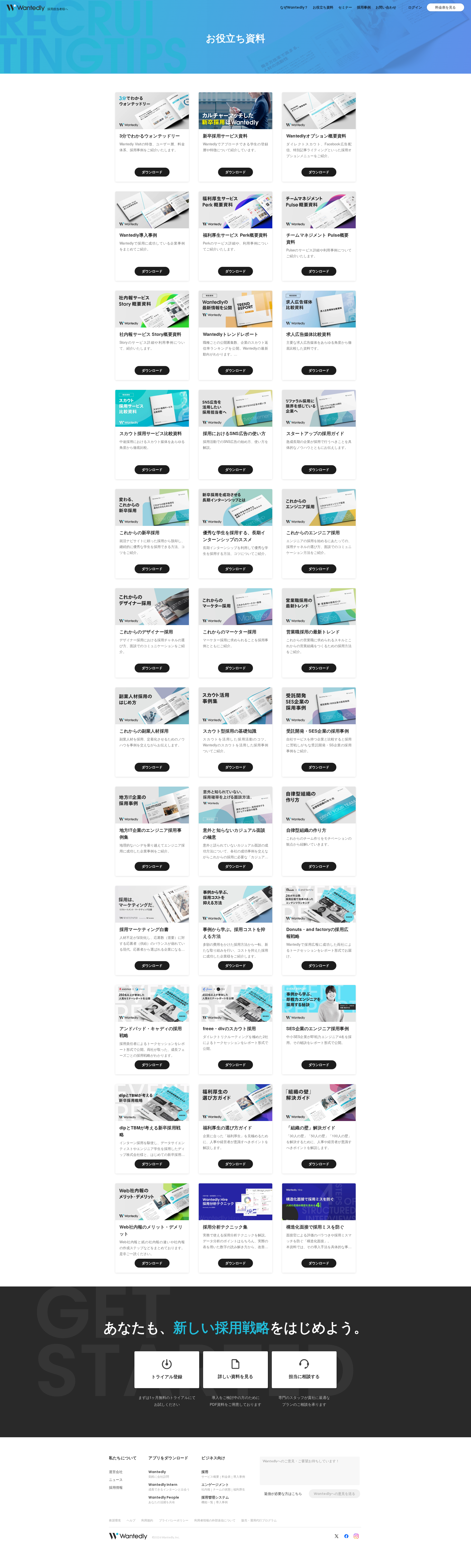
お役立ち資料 (323, 7)
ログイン (415, 7)
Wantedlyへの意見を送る (334, 1493)
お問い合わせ (386, 7)
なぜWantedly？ (294, 7)
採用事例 (364, 7)
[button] (123, 1458)
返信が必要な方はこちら (283, 1493)
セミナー (345, 7)
